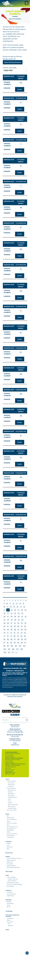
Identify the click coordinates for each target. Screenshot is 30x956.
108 (21, 649)
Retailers (8, 856)
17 (7, 607)
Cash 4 (9, 799)
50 (8, 623)
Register (9, 843)
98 (4, 646)
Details (19, 89)
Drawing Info (10, 847)
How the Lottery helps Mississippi (14, 884)
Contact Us (8, 890)
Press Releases (10, 903)
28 (22, 610)
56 (4, 626)
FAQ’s (8, 825)
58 (11, 626)
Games (7, 779)
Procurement (10, 922)
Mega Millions (11, 793)
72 (11, 633)
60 (18, 626)
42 (25, 616)
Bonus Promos (9, 852)
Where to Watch (11, 806)
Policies (8, 920)
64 (8, 629)
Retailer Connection (11, 860)
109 (5, 652)
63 (4, 629)
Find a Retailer (10, 863)
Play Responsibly (11, 835)
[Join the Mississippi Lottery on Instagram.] (16, 715)
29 (25, 610)
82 (21, 636)
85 (8, 639)
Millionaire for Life (12, 790)
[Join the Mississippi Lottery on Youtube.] (18, 715)
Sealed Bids (10, 925)
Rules (8, 848)
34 (19, 613)
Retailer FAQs (10, 862)
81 (18, 636)
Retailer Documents (11, 865)
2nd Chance (10, 786)
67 (18, 629)
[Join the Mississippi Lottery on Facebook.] (12, 715)
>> (16, 652)
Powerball (10, 791)
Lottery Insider (10, 837)
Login (8, 845)
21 (21, 607)
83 (25, 636)
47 (19, 620)
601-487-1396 (15, 736)
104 (5, 649)
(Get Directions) (9, 771)
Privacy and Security (11, 894)
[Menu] (27, 3)
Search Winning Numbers (12, 62)
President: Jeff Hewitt (13, 879)
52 (15, 623)
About (7, 875)
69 (25, 629)
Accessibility (9, 892)
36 (4, 616)
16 (4, 607)
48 (22, 620)
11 (10, 603)
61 (21, 626)
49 (4, 623)
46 (15, 620)
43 (4, 620)
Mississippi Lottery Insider (13, 882)
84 (4, 639)
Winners (8, 831)
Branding (9, 901)
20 (17, 607)
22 (24, 607)
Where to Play (9, 871)
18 (11, 607)
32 (11, 613)
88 (18, 639)
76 (25, 633)
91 (4, 642)
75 (21, 633)
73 (14, 633)
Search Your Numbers (15, 19)
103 (24, 646)
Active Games (11, 782)
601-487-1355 (15, 726)
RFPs (9, 923)
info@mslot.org (15, 744)
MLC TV (8, 907)
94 (15, 642)
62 (25, 626)
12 (13, 603)
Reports (8, 905)
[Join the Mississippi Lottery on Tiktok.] (14, 715)
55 (25, 623)
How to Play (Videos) (12, 810)
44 (8, 620)
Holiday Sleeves (10, 817)
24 (8, 610)
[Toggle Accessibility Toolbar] (27, 953)
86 (11, 639)
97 (25, 642)
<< (4, 600)
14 (20, 603)
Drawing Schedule (12, 808)
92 (8, 642)
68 (22, 629)
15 (23, 603)
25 (11, 610)
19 (14, 607)
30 (4, 613)
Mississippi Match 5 (12, 797)
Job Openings (9, 911)
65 (11, 629)
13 (16, 603)
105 (9, 649)
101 (16, 646)
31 (8, 613)
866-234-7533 (18, 730)
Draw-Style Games (11, 788)
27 (18, 610)
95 (18, 642)
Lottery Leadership (11, 877)
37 (8, 616)
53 (18, 623)
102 (20, 646)
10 (7, 603)
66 (15, 629)
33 (15, 613)
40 (19, 616)
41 (22, 616)
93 (11, 642)
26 (15, 610)
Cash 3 (9, 801)
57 (8, 626)
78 (8, 636)
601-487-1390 (19, 732)
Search (7, 929)
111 (13, 652)
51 (11, 623)
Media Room (9, 899)
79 (11, 636)
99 (8, 646)
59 (15, 626)
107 (17, 649)
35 (22, 613)
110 (9, 652)
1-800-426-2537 (16, 740)
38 (11, 616)
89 (22, 639)
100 (12, 646)
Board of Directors (12, 880)
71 (7, 633)
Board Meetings (10, 886)
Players (7, 814)
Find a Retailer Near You (12, 826)
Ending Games (11, 784)
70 (4, 633)
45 (12, 620)
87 (15, 639)
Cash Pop (10, 802)
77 (4, 636)
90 (25, 639)
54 (22, 623)
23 (4, 610)
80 (14, 636)
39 (15, 616)
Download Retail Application (13, 867)
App (8, 815)
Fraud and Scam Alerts (12, 833)
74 (18, 633)
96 (22, 642)
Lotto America (11, 795)
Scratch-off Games (11, 781)
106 (13, 649)
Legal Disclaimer (10, 895)
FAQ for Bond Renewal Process (14, 858)
